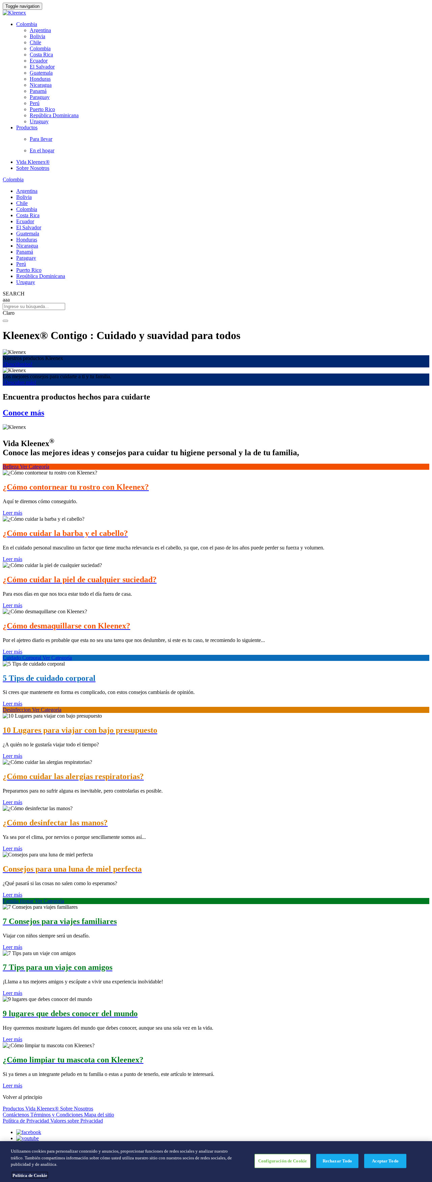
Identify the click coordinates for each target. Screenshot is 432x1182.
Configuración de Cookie (282, 1160)
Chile (35, 42)
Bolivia (37, 36)
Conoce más (23, 412)
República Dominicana (54, 115)
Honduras (40, 79)
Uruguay (39, 121)
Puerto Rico (42, 109)
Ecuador (39, 60)
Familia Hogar (19, 901)
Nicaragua (41, 85)
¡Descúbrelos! (17, 364)
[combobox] (216, 306)
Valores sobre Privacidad (76, 1121)
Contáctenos (16, 1114)
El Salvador (42, 67)
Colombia (26, 24)
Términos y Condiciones (57, 1114)
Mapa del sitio (99, 1114)
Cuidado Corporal (23, 658)
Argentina (40, 30)
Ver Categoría (34, 466)
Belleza (11, 466)
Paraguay (40, 97)
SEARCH (14, 294)
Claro (9, 313)
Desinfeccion (17, 710)
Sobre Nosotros (32, 168)
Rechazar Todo (337, 1160)
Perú (34, 103)
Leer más (12, 513)
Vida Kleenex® (33, 162)
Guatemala (41, 73)
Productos (14, 1108)
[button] (216, 313)
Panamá (38, 91)
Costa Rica (41, 54)
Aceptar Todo (385, 1160)
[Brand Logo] (14, 13)
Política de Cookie (29, 1175)
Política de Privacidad (26, 1121)
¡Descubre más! (19, 382)
